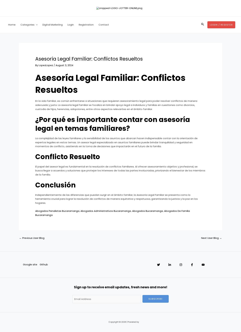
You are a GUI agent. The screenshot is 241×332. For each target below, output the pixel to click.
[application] (36, 25)
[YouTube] (203, 264)
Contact (104, 24)
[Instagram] (180, 264)
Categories (27, 24)
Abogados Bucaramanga (147, 211)
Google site (30, 264)
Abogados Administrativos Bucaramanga (105, 211)
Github (44, 264)
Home (12, 24)
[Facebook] (192, 264)
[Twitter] (158, 264)
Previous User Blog (31, 238)
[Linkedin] (169, 264)
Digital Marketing (52, 24)
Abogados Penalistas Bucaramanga (57, 211)
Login (71, 24)
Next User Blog (211, 238)
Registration (86, 24)
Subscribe (156, 298)
